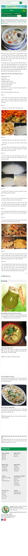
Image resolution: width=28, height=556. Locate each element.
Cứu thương (17, 485)
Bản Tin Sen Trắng (6, 477)
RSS (18, 15)
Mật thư (16, 479)
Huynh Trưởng (5, 453)
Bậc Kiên (4, 454)
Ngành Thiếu (5, 464)
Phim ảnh (4, 495)
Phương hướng (5, 480)
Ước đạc (16, 482)
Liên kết (16, 490)
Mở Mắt (16, 466)
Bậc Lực (4, 459)
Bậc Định (4, 457)
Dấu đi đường (17, 477)
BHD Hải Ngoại (17, 493)
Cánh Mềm (16, 467)
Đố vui (3, 493)
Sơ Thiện (4, 467)
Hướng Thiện (5, 466)
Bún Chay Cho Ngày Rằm (8, 407)
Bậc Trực (16, 456)
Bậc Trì (3, 456)
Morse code (16, 480)
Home (3, 20)
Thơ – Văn (4, 496)
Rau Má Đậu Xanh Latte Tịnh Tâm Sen (11, 313)
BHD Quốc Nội (17, 492)
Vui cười (4, 498)
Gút (3, 479)
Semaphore (16, 483)
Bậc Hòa (16, 454)
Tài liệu (4, 476)
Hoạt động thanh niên (12, 20)
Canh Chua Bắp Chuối (7, 347)
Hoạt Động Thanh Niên (19, 476)
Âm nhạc (4, 492)
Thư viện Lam (5, 490)
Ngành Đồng (17, 464)
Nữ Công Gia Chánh (7, 13)
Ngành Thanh (17, 453)
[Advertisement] (14, 538)
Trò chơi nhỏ (17, 13)
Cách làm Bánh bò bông (7, 376)
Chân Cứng (16, 469)
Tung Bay (16, 470)
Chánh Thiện (5, 470)
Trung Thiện (4, 469)
